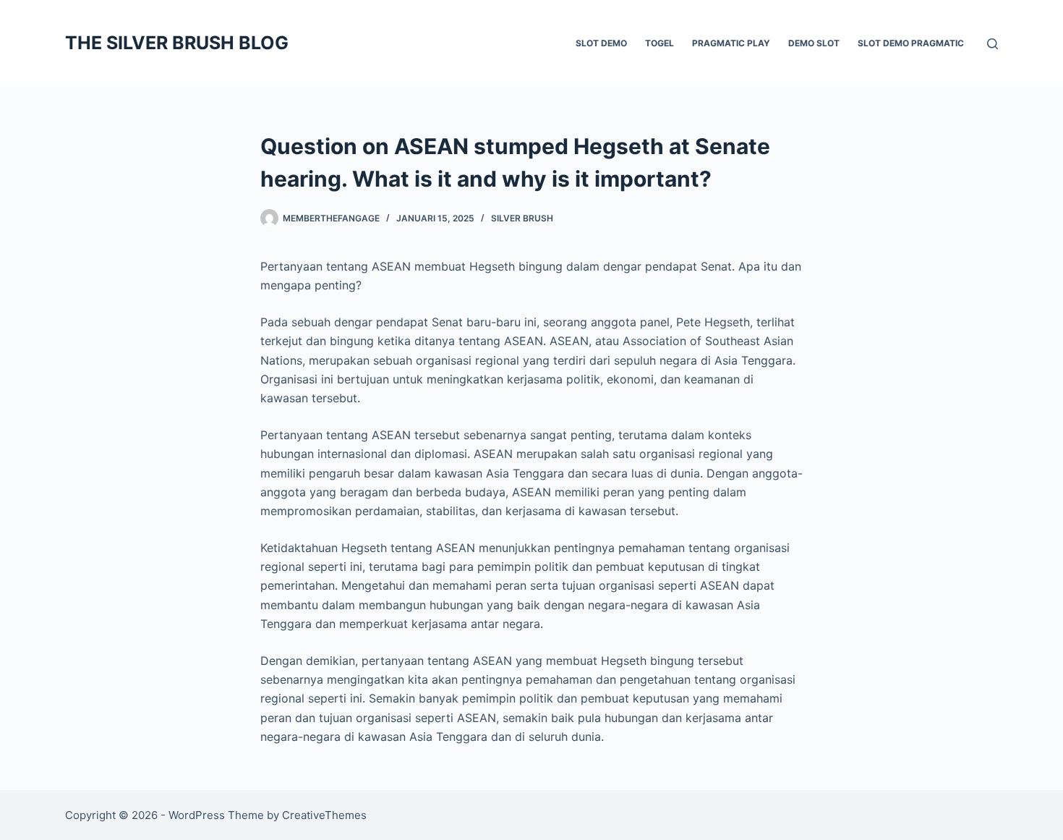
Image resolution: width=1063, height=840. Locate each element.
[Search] (992, 43)
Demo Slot (814, 43)
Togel (659, 43)
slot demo (601, 43)
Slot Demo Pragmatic (911, 43)
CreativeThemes (324, 815)
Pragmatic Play (731, 43)
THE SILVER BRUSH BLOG (177, 43)
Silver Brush (522, 218)
